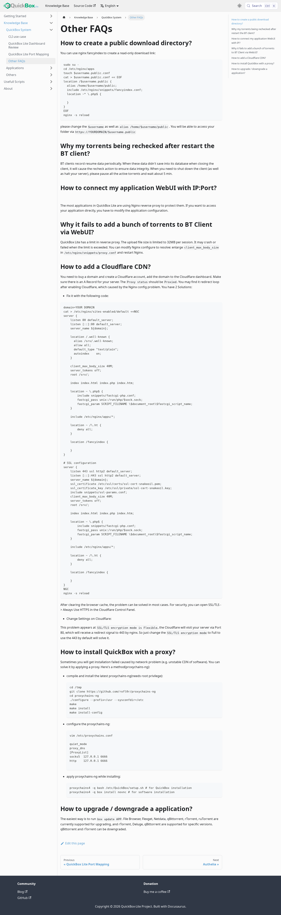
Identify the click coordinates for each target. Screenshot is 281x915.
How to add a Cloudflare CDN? (248, 58)
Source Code (83, 6)
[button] (28, 16)
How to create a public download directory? (250, 21)
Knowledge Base (57, 6)
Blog (20, 892)
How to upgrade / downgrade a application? (249, 71)
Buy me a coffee (155, 892)
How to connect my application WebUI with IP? (253, 40)
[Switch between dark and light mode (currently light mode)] (239, 6)
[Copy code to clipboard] (217, 64)
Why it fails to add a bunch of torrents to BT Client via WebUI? (252, 50)
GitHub (22, 898)
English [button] (110, 6)
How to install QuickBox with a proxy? (252, 63)
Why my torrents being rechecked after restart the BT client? (253, 31)
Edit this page (75, 843)
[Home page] (64, 17)
